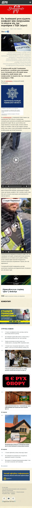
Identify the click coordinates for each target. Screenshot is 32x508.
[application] (16, 160)
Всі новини (4, 466)
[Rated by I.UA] (17, 501)
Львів (14, 29)
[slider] (15, 186)
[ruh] (16, 388)
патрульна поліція (12, 296)
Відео (11, 29)
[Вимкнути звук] (26, 186)
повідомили (8, 81)
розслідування (21, 296)
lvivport (13, 493)
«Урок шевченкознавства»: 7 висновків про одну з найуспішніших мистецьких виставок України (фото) (18, 407)
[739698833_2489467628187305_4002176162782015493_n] (16, 13)
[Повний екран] (29, 186)
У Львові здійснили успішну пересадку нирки (16, 452)
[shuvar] (16, 284)
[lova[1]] (16, 480)
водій (6, 296)
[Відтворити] (3, 186)
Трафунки (19, 29)
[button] (16, 160)
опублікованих (7, 117)
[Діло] (4, 2)
